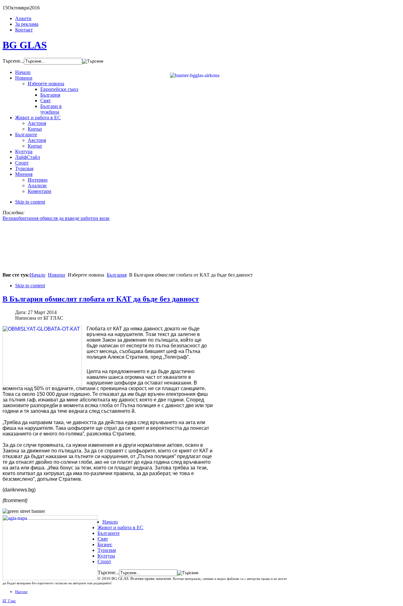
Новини (56, 275)
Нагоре (21, 591)
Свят (103, 538)
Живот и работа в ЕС (120, 527)
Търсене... (13, 61)
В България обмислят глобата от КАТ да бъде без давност (101, 299)
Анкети (23, 18)
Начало (37, 275)
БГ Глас (9, 600)
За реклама (26, 24)
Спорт (104, 561)
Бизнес (105, 544)
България (117, 275)
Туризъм (107, 550)
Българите (109, 533)
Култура (106, 555)
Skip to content (30, 202)
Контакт (24, 29)
